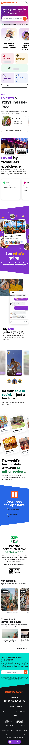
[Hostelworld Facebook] (5, 701)
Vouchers (12, 734)
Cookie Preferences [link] (17, 737)
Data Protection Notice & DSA (10, 730)
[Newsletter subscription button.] (25, 672)
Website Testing (20, 734)
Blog (4, 711)
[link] (16, 424)
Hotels (13, 711)
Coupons (6, 734)
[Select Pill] (22, 2)
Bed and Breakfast (21, 711)
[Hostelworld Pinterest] (20, 701)
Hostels (8, 711)
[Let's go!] (25, 19)
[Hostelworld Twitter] (9, 701)
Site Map (9, 737)
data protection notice (17, 666)
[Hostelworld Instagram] (12, 701)
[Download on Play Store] (21, 152)
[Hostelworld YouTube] (16, 701)
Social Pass (14, 715)
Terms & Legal (23, 730)
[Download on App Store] (9, 152)
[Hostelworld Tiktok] (24, 701)
